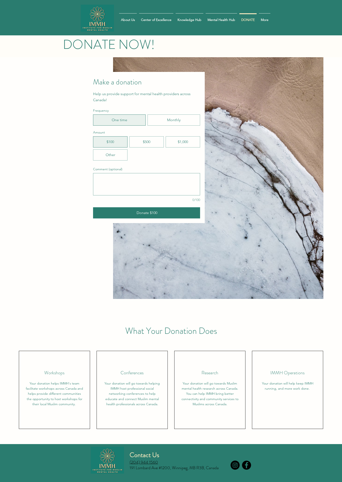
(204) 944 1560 (144, 462)
